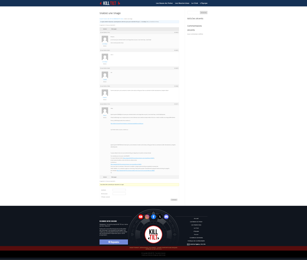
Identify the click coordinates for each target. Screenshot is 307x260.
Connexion (174, 199)
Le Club (194, 3)
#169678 (176, 68)
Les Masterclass (182, 3)
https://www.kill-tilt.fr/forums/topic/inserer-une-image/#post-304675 (138, 158)
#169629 (176, 32)
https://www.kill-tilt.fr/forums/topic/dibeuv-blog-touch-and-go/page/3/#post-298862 (136, 170)
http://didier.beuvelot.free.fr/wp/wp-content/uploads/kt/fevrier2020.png (127, 123)
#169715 (176, 104)
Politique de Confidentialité (196, 241)
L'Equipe (196, 231)
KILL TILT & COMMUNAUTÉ (114, 19)
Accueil (101, 19)
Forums (105, 19)
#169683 (176, 86)
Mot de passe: (104, 193)
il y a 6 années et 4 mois (153, 21)
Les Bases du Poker (164, 3)
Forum (196, 234)
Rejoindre (114, 242)
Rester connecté (106, 197)
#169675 (176, 50)
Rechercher (204, 12)
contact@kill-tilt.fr (197, 244)
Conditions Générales (196, 237)
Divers (121, 19)
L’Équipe (203, 3)
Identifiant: (103, 190)
